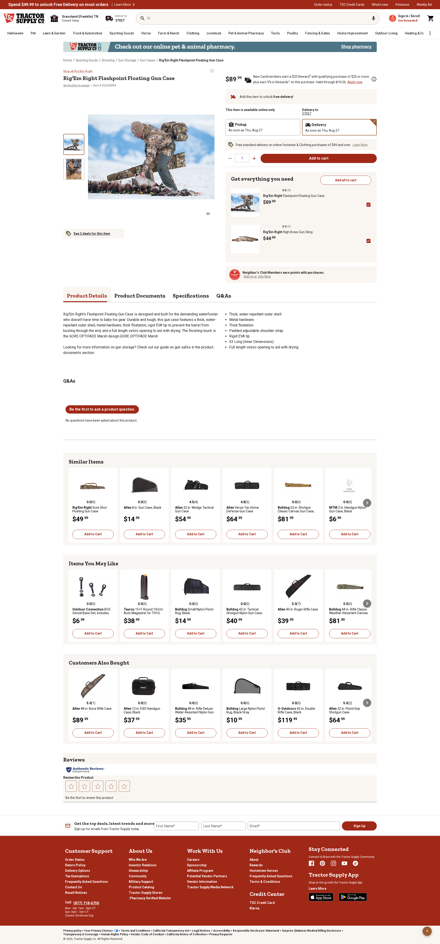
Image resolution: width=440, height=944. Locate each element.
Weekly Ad (424, 4)
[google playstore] (353, 897)
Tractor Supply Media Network (210, 887)
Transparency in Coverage (80, 934)
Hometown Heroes (264, 870)
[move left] (73, 503)
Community (137, 876)
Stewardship (138, 870)
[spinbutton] (242, 158)
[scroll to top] (427, 931)
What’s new (380, 4)
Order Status (75, 859)
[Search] (142, 18)
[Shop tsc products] (220, 47)
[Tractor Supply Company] (24, 18)
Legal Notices (201, 930)
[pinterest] (322, 863)
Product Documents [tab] (139, 295)
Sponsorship (196, 865)
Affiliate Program (200, 870)
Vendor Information (202, 881)
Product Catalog (141, 887)
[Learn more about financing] (374, 79)
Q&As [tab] (223, 295)
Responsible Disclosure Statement (256, 930)
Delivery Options (77, 870)
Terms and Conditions (135, 930)
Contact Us (73, 887)
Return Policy (75, 865)
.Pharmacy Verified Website (150, 898)
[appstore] (321, 897)
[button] (133, 4)
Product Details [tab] (87, 295)
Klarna (254, 908)
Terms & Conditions (265, 881)
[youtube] (344, 863)
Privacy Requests (220, 934)
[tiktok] (355, 863)
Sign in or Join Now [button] (257, 276)
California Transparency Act (171, 930)
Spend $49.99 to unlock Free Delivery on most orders (58, 4)
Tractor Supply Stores (145, 892)
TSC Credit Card (262, 903)
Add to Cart (93, 534)
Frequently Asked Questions (86, 881)
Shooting (108, 60)
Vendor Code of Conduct (147, 934)
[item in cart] (430, 18)
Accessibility (221, 930)
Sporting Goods (87, 60)
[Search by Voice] (373, 18)
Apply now (355, 82)
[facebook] (311, 863)
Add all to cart (345, 180)
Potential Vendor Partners (207, 876)
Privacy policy (72, 930)
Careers (193, 859)
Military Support (141, 881)
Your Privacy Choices (98, 930)
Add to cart (318, 158)
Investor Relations (143, 865)
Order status (323, 4)
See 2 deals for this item (92, 233)
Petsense (402, 4)
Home (67, 60)
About (254, 859)
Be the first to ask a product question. (102, 409)
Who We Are (138, 859)
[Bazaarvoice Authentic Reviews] (85, 769)
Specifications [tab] (191, 295)
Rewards (256, 865)
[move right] (367, 503)
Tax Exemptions (77, 876)
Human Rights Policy (114, 934)
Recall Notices (76, 892)
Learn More (122, 4)
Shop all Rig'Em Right (78, 71)
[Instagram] (333, 863)
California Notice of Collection (186, 934)
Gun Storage (127, 60)
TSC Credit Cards (352, 4)
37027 (306, 113)
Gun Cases (147, 60)
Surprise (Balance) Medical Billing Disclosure (311, 930)
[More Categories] (430, 33)
